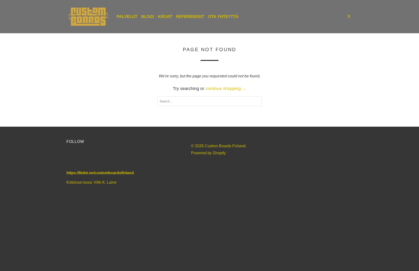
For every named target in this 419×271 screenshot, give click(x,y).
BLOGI (147, 16)
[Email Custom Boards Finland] (112, 158)
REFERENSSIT (190, 16)
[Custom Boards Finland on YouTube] (85, 158)
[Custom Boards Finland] (88, 16)
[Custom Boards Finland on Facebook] (72, 158)
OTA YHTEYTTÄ (223, 16)
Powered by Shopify (208, 153)
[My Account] (332, 16)
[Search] (338, 16)
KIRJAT (165, 16)
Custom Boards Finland (225, 146)
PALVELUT (127, 16)
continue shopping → (225, 88)
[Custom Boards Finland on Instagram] (99, 158)
